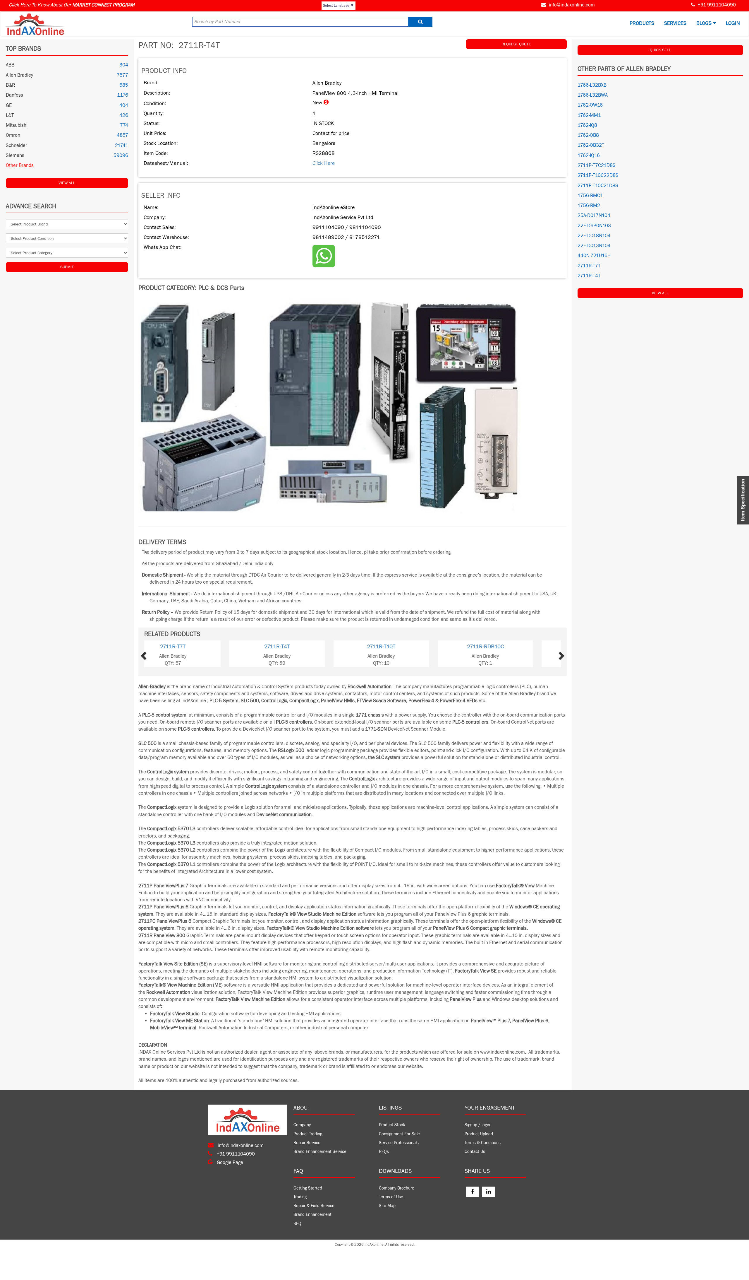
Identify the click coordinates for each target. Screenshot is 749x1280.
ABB (10, 65)
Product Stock (392, 1124)
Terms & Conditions (483, 1142)
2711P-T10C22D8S (598, 175)
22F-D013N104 (594, 246)
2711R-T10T (300, 646)
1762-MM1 (589, 115)
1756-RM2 (589, 206)
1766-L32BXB (592, 85)
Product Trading (307, 1134)
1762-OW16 (590, 105)
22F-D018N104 (594, 236)
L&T (10, 115)
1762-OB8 (588, 135)
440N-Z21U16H (594, 256)
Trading (300, 1196)
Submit (67, 267)
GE (9, 105)
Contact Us (475, 1151)
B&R (10, 85)
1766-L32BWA (593, 95)
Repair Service (306, 1142)
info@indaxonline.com (572, 5)
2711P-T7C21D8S (597, 165)
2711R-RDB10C (404, 646)
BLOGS (704, 23)
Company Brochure (396, 1188)
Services (675, 23)
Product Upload (479, 1134)
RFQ (297, 1223)
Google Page (229, 1162)
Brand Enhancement (312, 1214)
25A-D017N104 (594, 215)
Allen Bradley (19, 75)
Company (302, 1124)
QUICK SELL (660, 50)
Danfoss (14, 95)
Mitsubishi (17, 125)
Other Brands (20, 165)
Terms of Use (391, 1196)
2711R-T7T (508, 646)
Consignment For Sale (399, 1134)
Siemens (15, 155)
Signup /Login (477, 1124)
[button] (157, 653)
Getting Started (307, 1188)
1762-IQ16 (589, 155)
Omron (13, 135)
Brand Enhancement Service (319, 1151)
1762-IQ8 (587, 125)
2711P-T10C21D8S (598, 186)
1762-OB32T (591, 145)
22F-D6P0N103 (594, 226)
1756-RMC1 (590, 196)
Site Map (387, 1205)
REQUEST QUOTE (516, 44)
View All (67, 183)
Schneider (16, 145)
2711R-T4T (196, 646)
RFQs (384, 1151)
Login (733, 23)
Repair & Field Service (313, 1205)
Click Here (323, 163)
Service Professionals (399, 1142)
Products (642, 23)
